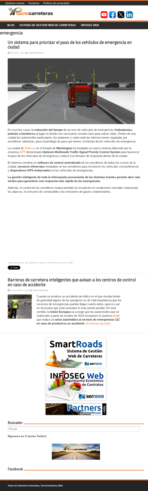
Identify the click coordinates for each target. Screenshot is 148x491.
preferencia (53, 262)
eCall (116, 315)
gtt (26, 262)
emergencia (18, 262)
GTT (22, 152)
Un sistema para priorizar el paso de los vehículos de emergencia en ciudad (70, 44)
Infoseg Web (90, 25)
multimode (33, 262)
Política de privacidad (56, 3)
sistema (63, 262)
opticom (42, 262)
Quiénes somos (14, 3)
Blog (10, 25)
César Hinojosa (36, 53)
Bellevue (29, 148)
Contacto (33, 3)
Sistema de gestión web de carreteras (47, 25)
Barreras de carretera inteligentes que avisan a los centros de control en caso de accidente (72, 282)
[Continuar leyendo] (98, 323)
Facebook (15, 469)
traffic (70, 262)
